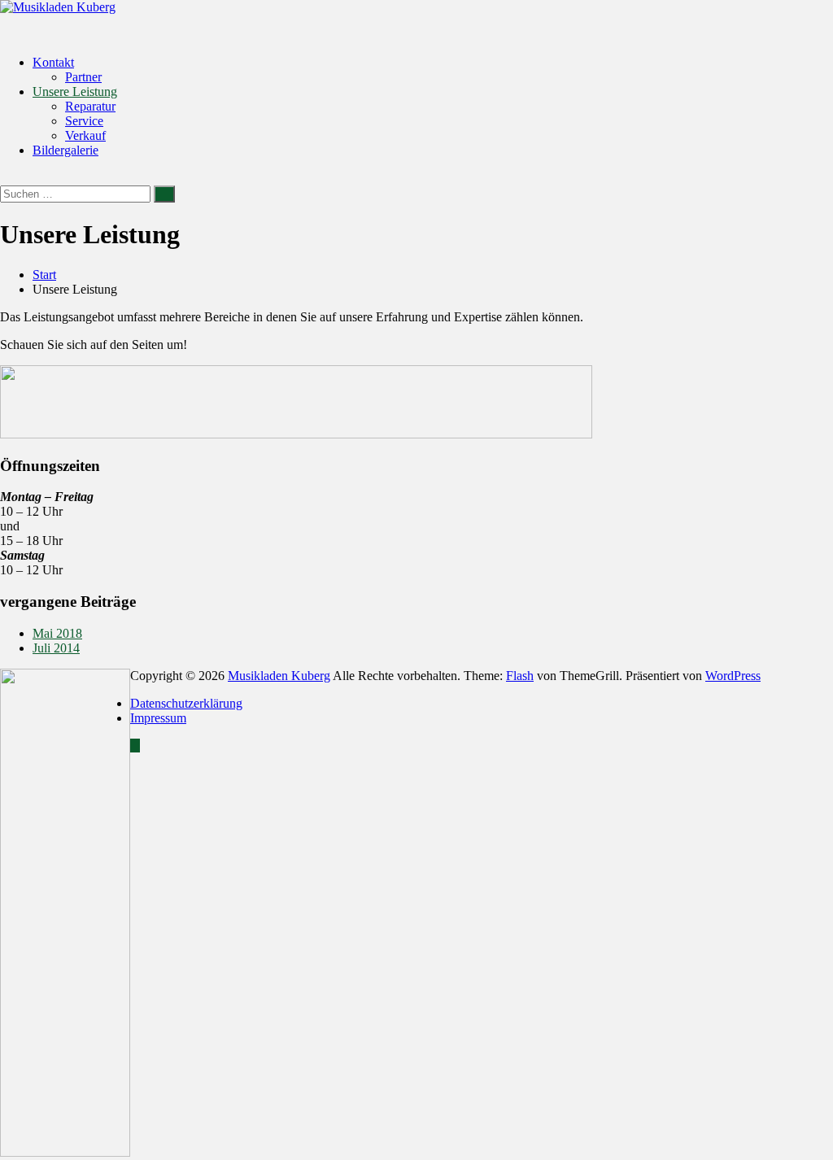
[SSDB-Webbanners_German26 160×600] (65, 1152)
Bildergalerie (65, 150)
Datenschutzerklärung (186, 703)
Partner (83, 77)
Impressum (158, 718)
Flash (520, 675)
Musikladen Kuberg (279, 675)
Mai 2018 (57, 633)
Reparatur (90, 106)
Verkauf (85, 135)
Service (84, 121)
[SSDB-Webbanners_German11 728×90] (296, 434)
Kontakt (53, 62)
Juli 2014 (56, 648)
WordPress (733, 675)
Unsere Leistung (75, 91)
